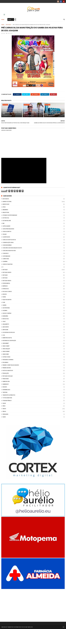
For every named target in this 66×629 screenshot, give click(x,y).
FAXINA (4, 297)
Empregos (5, 286)
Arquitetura (5, 212)
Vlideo (4, 417)
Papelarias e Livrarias (7, 359)
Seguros (4, 387)
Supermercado (6, 389)
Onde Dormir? (6, 351)
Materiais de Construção (9, 340)
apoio (4, 207)
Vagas (4, 403)
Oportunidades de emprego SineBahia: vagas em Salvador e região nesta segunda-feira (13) (11, 111)
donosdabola (6, 283)
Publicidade (5, 378)
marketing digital (7, 337)
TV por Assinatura (7, 397)
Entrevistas (5, 288)
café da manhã (6, 226)
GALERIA (4, 305)
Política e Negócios (7, 370)
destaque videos (6, 272)
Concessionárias (7, 245)
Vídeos (4, 411)
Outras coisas (6, 357)
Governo (4, 310)
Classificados (6, 237)
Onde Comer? (5, 346)
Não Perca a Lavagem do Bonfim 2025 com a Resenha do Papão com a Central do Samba (32, 111)
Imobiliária (5, 316)
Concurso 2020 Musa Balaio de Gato (12, 248)
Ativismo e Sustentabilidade (9, 215)
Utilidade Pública (6, 400)
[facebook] (61, 1)
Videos (4, 408)
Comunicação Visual (8, 242)
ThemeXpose (10, 627)
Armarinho (5, 209)
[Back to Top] (63, 627)
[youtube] (64, 1)
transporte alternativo (8, 395)
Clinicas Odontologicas (9, 239)
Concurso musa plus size (9, 250)
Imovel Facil (5, 318)
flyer (3, 302)
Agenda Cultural (6, 201)
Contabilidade (6, 256)
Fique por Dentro (6, 299)
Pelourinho (5, 362)
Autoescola (5, 218)
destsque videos (6, 280)
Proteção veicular (7, 376)
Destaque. (5, 275)
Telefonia (4, 392)
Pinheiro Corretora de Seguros (10, 365)
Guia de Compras (6, 313)
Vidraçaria (5, 414)
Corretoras (5, 258)
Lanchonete (5, 327)
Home (2, 19)
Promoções (5, 373)
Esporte (4, 294)
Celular (4, 234)
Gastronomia (6, 308)
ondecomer (5, 354)
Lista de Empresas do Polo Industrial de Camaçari (53, 113)
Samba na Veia (6, 381)
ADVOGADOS (5, 198)
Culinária (4, 261)
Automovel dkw (6, 220)
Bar (3, 223)
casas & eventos (6, 231)
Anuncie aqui (5, 204)
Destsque (4, 278)
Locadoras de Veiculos (8, 332)
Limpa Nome (5, 329)
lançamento (5, 324)
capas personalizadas (8, 228)
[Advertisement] (33, 603)
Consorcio (5, 253)
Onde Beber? (5, 343)
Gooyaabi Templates (27, 627)
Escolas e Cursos (7, 291)
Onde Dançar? (6, 348)
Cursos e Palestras (7, 264)
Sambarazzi (5, 384)
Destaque (8, 24)
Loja (3, 335)
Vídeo (3, 406)
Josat (4, 321)
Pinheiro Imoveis (6, 367)
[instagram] (58, 1)
